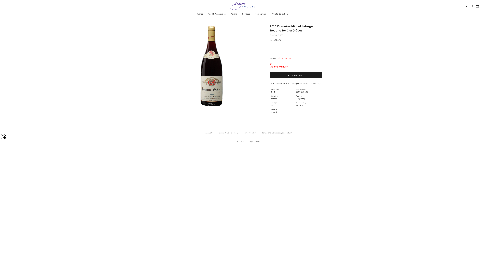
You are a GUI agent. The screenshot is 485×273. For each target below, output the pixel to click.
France (274, 99)
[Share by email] (290, 58)
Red (273, 92)
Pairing (234, 14)
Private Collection (280, 14)
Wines (200, 14)
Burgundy (300, 99)
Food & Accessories (217, 14)
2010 (273, 105)
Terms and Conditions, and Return (277, 133)
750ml (274, 112)
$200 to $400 (302, 92)
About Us (209, 133)
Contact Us (224, 133)
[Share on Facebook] (279, 58)
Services (246, 14)
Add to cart (296, 75)
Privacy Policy (250, 133)
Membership (261, 14)
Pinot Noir (300, 105)
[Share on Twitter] (283, 58)
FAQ (236, 133)
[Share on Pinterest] (286, 58)
